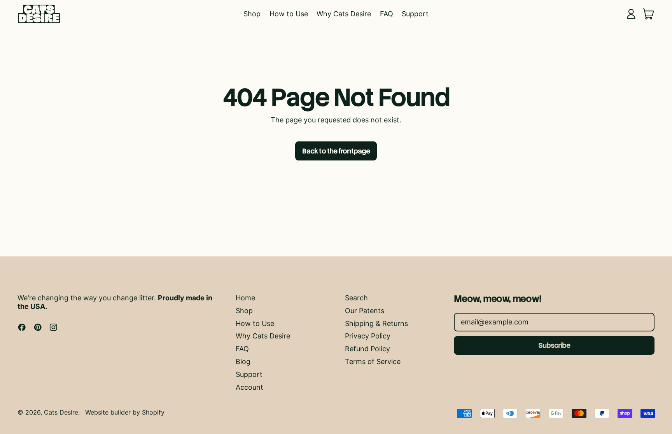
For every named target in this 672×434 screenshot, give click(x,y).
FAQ (386, 14)
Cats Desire (61, 412)
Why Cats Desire (344, 14)
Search (356, 298)
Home (245, 298)
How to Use (289, 14)
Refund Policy (367, 349)
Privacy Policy (367, 336)
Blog (243, 361)
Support (415, 14)
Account (249, 387)
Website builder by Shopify (124, 412)
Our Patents (364, 311)
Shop (252, 14)
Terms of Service (373, 361)
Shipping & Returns (376, 323)
